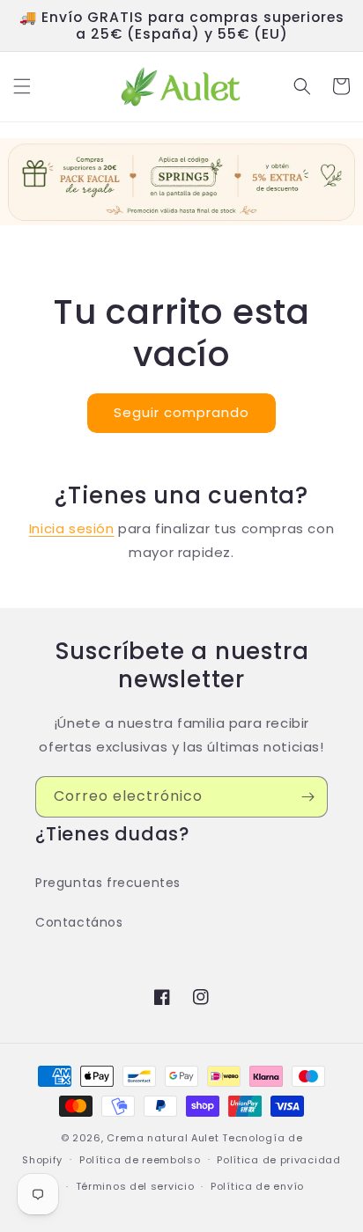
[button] (22, 86)
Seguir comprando (181, 412)
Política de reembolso (140, 1160)
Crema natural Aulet (163, 1138)
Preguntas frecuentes (108, 882)
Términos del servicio (135, 1186)
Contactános (79, 922)
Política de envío (257, 1186)
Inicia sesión (72, 528)
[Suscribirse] (307, 797)
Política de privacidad (278, 1160)
